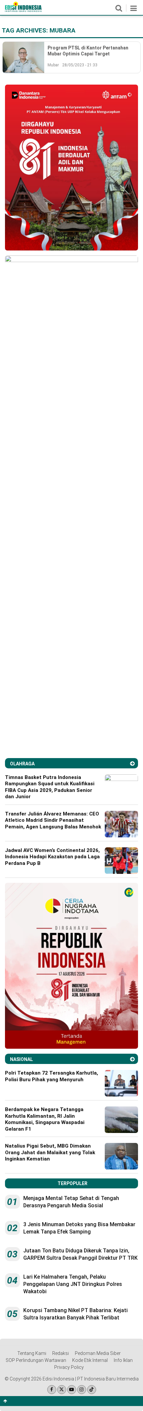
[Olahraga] (132, 763)
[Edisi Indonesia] (23, 10)
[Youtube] (71, 1389)
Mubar (53, 65)
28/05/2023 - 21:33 (79, 65)
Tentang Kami (31, 1353)
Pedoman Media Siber (98, 1353)
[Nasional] (132, 1059)
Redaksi (60, 1353)
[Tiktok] (91, 1389)
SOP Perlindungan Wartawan (36, 1360)
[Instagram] (81, 1389)
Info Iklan (123, 1360)
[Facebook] (51, 1389)
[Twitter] (61, 1389)
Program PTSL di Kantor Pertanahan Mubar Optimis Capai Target (88, 50)
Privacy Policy (69, 1367)
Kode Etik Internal (90, 1360)
